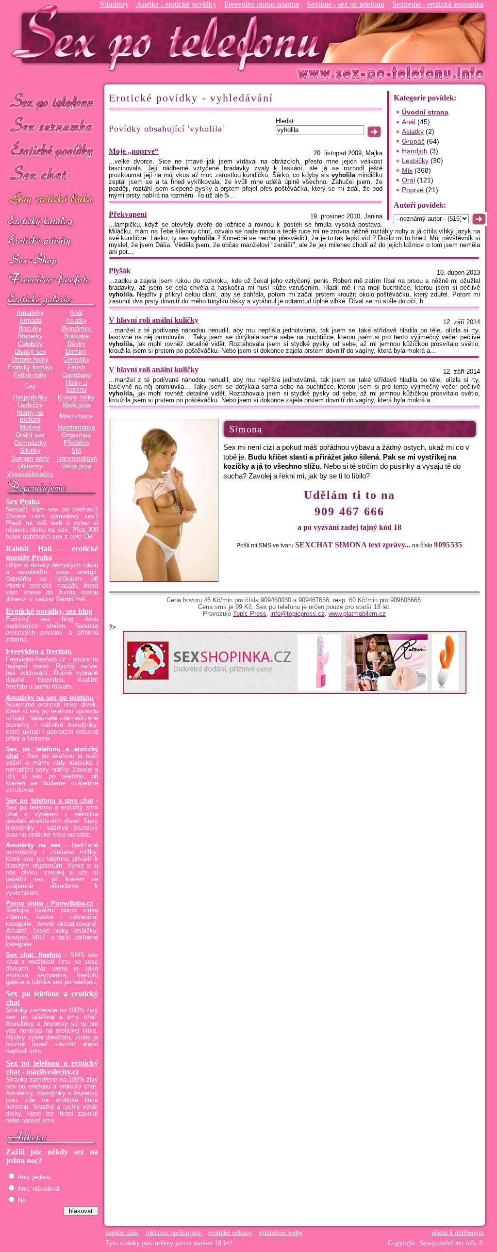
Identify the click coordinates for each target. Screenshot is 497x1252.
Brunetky (30, 336)
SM (76, 450)
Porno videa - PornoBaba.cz (49, 903)
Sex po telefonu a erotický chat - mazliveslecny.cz (52, 1067)
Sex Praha (23, 501)
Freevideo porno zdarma (261, 4)
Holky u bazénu (76, 386)
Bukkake (76, 336)
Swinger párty (30, 458)
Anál (76, 313)
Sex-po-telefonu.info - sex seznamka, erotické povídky (169, 38)
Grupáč (413, 141)
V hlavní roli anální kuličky (154, 320)
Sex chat (52, 175)
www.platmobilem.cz (357, 613)
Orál (408, 180)
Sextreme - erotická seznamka (437, 4)
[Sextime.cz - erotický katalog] (52, 221)
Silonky (30, 450)
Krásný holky (76, 397)
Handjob (415, 151)
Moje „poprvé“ (134, 151)
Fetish (76, 367)
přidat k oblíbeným (457, 1232)
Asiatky (76, 320)
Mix (407, 170)
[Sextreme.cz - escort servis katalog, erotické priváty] (52, 241)
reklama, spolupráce (173, 1232)
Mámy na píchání (30, 416)
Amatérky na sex (33, 845)
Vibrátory (114, 4)
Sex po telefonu (52, 100)
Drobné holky (30, 359)
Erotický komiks (30, 367)
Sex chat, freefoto (33, 955)
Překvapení (128, 214)
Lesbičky (30, 405)
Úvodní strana (425, 112)
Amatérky (30, 313)
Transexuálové (76, 458)
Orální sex (30, 435)
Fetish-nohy (30, 375)
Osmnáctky (30, 443)
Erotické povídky (52, 150)
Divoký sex (30, 351)
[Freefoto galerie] (52, 299)
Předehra (76, 443)
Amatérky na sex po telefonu (50, 697)
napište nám (121, 1232)
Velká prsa (76, 466)
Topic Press (249, 613)
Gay (30, 386)
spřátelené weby (280, 1232)
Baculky (30, 328)
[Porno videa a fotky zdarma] (52, 280)
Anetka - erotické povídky (176, 4)
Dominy (76, 351)
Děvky (76, 344)
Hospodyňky (30, 397)
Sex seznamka (52, 125)
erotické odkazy (229, 1232)
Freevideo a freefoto (38, 651)
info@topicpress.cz (297, 613)
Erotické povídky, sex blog (49, 611)
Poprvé (413, 190)
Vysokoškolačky (30, 474)
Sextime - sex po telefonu (345, 4)
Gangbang (76, 375)
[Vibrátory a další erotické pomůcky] (52, 260)
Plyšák (120, 270)
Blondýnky (76, 328)
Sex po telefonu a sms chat (49, 800)
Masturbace (76, 416)
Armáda (30, 320)
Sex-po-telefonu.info (448, 1243)
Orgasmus (76, 435)
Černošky (76, 359)
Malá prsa (76, 405)
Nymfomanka (76, 427)
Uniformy (30, 466)
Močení (30, 427)
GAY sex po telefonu (52, 199)
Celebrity (30, 344)
